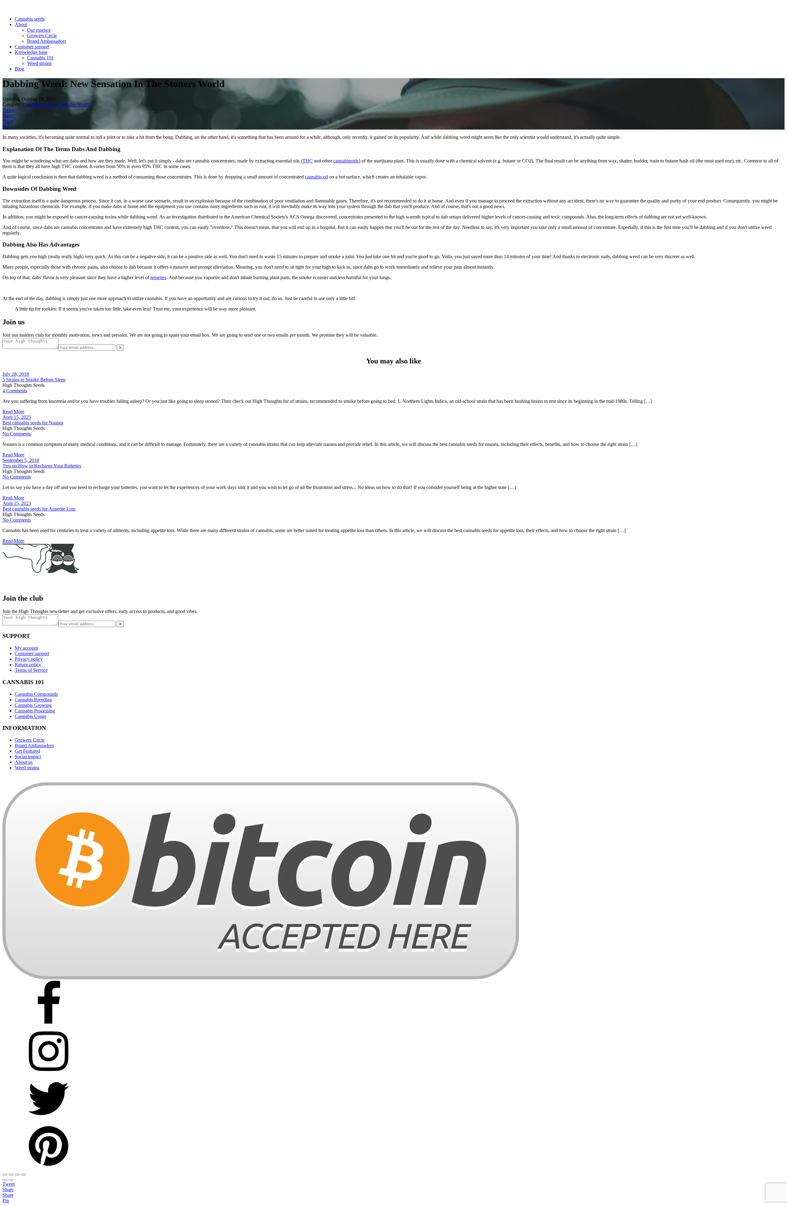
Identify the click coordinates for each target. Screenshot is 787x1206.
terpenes (158, 277)
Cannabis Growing (33, 705)
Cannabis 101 (40, 57)
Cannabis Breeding (33, 699)
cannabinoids (346, 160)
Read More (13, 411)
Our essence (39, 30)
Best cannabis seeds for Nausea (32, 422)
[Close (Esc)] (23, 1175)
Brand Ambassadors (46, 41)
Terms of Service (31, 670)
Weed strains (39, 63)
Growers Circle (42, 35)
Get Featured (27, 751)
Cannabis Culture (40, 104)
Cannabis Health (74, 104)
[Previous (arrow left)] (4, 1180)
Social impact (28, 756)
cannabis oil (316, 176)
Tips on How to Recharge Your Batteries (41, 465)
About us (24, 762)
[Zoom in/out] (4, 1175)
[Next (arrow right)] (11, 1180)
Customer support (32, 46)
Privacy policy (29, 659)
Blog (19, 68)
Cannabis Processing (35, 710)
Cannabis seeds (30, 19)
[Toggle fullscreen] (11, 1175)
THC (308, 160)
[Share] (17, 1175)
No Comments (16, 433)
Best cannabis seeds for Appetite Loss (39, 508)
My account (26, 648)
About (21, 24)
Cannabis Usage (30, 716)
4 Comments (14, 390)
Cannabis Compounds (36, 694)
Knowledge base (31, 52)
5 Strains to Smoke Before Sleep (33, 379)
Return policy (28, 664)
